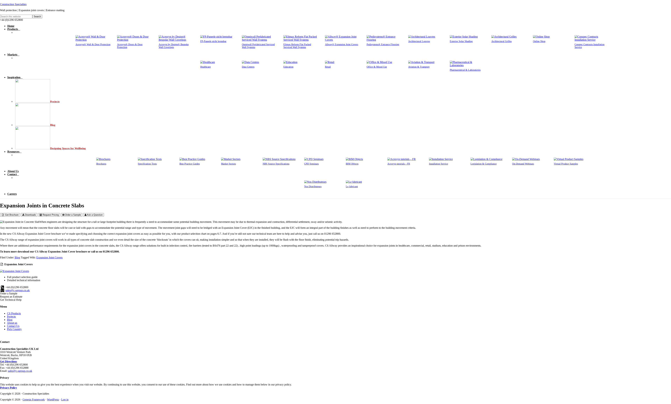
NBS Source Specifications (276, 164)
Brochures (101, 164)
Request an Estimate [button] (11, 296)
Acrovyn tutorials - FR (398, 164)
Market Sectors (228, 164)
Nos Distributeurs (313, 186)
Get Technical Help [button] (10, 299)
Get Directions (8, 361)
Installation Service (438, 164)
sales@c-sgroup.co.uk (17, 290)
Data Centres (248, 67)
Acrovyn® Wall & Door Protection (92, 44)
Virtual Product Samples (566, 164)
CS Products (14, 313)
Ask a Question (94, 215)
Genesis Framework (34, 399)
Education (288, 67)
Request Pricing (50, 215)
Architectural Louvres (419, 41)
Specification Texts (147, 164)
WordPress (53, 399)
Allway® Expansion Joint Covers (341, 44)
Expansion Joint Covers (49, 257)
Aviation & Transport (419, 67)
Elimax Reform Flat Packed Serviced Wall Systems (297, 46)
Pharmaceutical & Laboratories (465, 70)
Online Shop (539, 41)
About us (12, 322)
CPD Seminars (311, 164)
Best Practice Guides (189, 164)
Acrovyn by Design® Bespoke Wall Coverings (174, 46)
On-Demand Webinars (523, 164)
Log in (64, 399)
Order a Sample (72, 215)
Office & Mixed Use (377, 67)
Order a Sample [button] (8, 293)
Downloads (30, 215)
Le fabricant (352, 186)
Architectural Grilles (501, 41)
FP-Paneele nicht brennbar (213, 41)
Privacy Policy (8, 387)
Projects (11, 316)
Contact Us (13, 325)
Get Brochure (11, 215)
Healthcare (205, 67)
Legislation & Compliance (484, 164)
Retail (328, 67)
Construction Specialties (13, 4)
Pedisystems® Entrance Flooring (383, 44)
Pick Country (14, 329)
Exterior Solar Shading (461, 41)
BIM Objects (352, 164)
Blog (17, 257)
